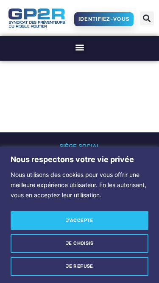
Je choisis (79, 243)
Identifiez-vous (104, 19)
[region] (79, 215)
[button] (147, 18)
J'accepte (79, 220)
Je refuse (79, 266)
